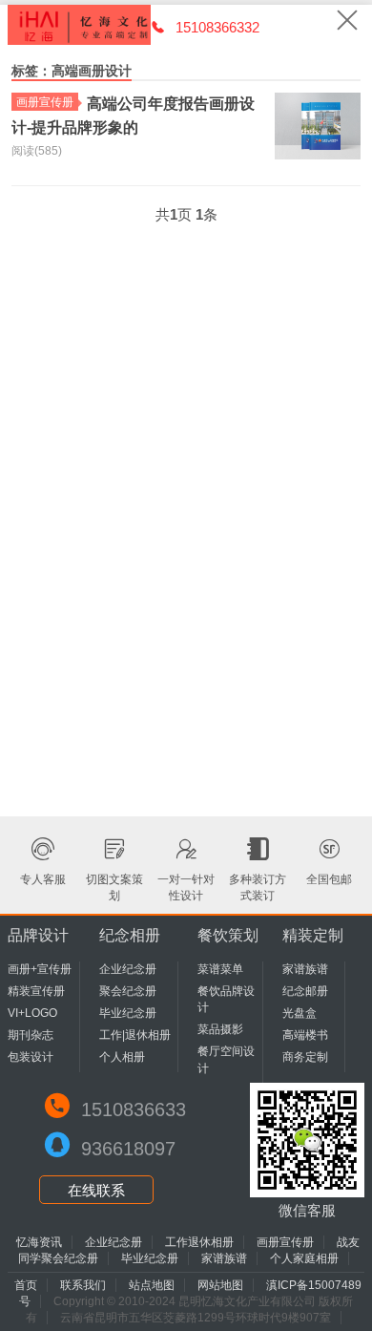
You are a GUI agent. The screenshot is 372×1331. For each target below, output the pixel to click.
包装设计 (30, 1057)
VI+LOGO (32, 1013)
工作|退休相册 (135, 1035)
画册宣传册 (44, 102)
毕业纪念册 (127, 1013)
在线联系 (96, 1190)
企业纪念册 (127, 969)
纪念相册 (129, 935)
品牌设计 (38, 935)
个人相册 (122, 1057)
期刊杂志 (30, 1035)
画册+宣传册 (40, 969)
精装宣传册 (36, 991)
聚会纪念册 (127, 991)
